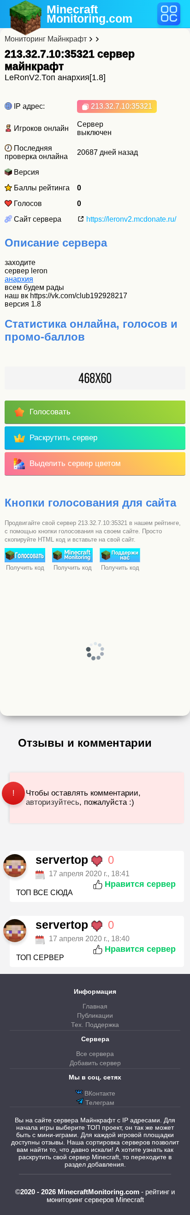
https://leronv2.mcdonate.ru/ (130, 219)
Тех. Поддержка (95, 1024)
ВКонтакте (99, 1093)
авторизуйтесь (52, 802)
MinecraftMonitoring (89, 14)
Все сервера (95, 1053)
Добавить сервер (95, 1063)
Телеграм (98, 1102)
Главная (95, 1006)
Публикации (95, 1015)
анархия (19, 279)
